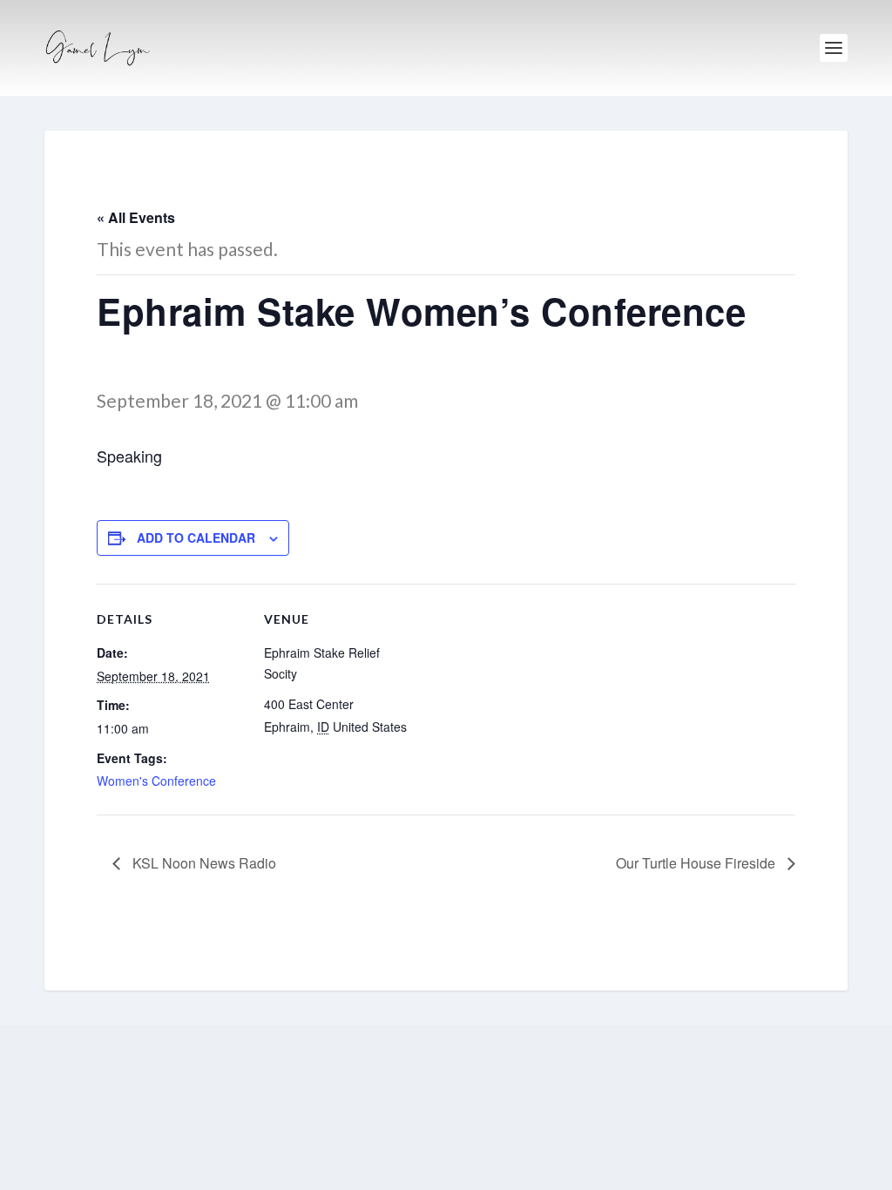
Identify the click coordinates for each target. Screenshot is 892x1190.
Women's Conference (156, 780)
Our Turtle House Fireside (697, 863)
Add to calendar (196, 537)
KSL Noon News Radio (202, 863)
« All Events (136, 217)
